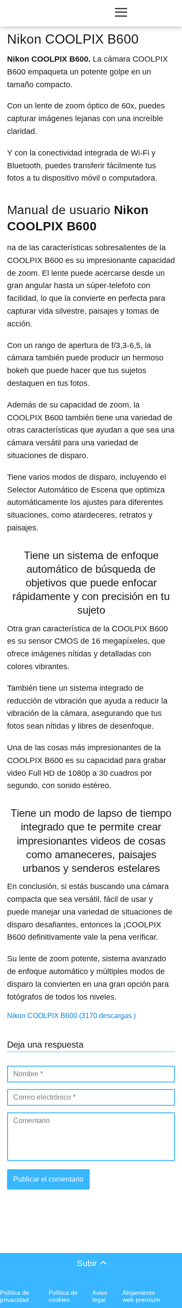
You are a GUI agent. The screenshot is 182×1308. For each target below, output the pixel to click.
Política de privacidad (14, 1296)
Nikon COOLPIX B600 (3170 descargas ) (71, 1015)
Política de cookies (63, 1296)
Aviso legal (99, 1296)
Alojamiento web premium (141, 1296)
